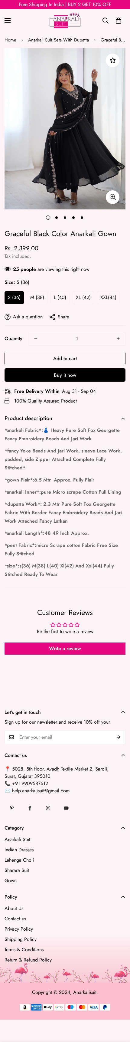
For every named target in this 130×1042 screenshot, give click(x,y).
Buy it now (65, 375)
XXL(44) (108, 297)
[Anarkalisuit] (65, 20)
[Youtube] (66, 808)
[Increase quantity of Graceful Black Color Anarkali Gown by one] (118, 338)
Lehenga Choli (19, 859)
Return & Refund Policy (28, 959)
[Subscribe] (118, 737)
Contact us (15, 918)
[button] (118, 21)
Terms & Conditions (24, 949)
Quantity (13, 338)
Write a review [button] (65, 648)
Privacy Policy (19, 928)
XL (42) (83, 297)
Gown (11, 880)
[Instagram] (48, 808)
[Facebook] (30, 808)
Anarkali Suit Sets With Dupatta (58, 40)
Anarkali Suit (17, 839)
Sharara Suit (17, 870)
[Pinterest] (12, 808)
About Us (14, 908)
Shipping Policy (21, 939)
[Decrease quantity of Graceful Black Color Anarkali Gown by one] (36, 338)
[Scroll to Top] (119, 1010)
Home (10, 40)
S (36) (14, 297)
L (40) (60, 297)
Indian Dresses (19, 849)
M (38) (37, 297)
